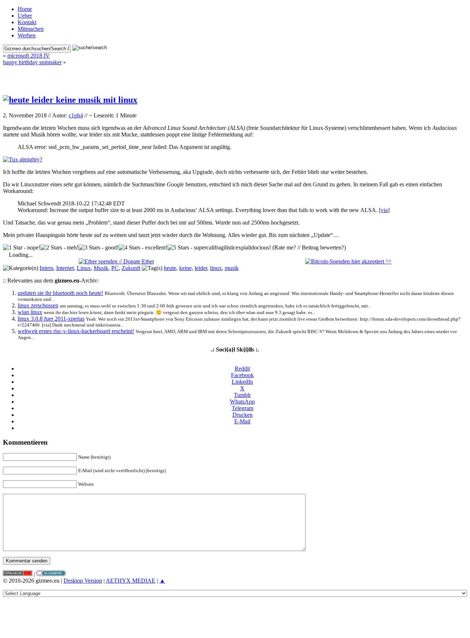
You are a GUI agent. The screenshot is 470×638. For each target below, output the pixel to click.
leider (201, 268)
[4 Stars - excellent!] (143, 247)
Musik (101, 268)
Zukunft (131, 268)
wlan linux (30, 312)
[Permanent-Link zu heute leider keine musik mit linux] (70, 100)
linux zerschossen (38, 305)
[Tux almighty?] (22, 159)
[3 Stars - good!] (99, 247)
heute (170, 268)
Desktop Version (83, 580)
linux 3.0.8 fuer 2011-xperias (51, 319)
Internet (65, 268)
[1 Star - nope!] (21, 247)
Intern (46, 268)
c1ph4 (76, 115)
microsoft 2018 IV (28, 55)
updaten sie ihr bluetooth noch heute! (60, 293)
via (384, 210)
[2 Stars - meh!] (59, 247)
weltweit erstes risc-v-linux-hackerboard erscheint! (76, 331)
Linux (84, 268)
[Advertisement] (235, 77)
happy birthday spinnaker (32, 62)
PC (115, 268)
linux (216, 268)
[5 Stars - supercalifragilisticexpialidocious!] (219, 247)
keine (185, 268)
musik (232, 268)
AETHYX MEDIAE (130, 580)
